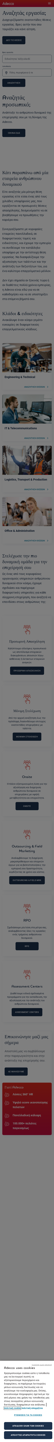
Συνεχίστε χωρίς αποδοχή (42, 1365)
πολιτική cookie (12, 1408)
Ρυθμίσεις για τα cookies (28, 1415)
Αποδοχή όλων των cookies (28, 1426)
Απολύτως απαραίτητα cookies (28, 1435)
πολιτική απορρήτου (32, 1408)
